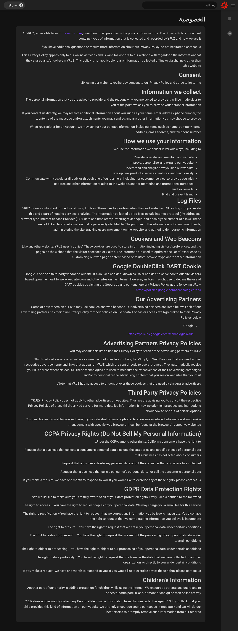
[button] (14, 5)
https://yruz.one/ (70, 33)
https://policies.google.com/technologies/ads (168, 290)
